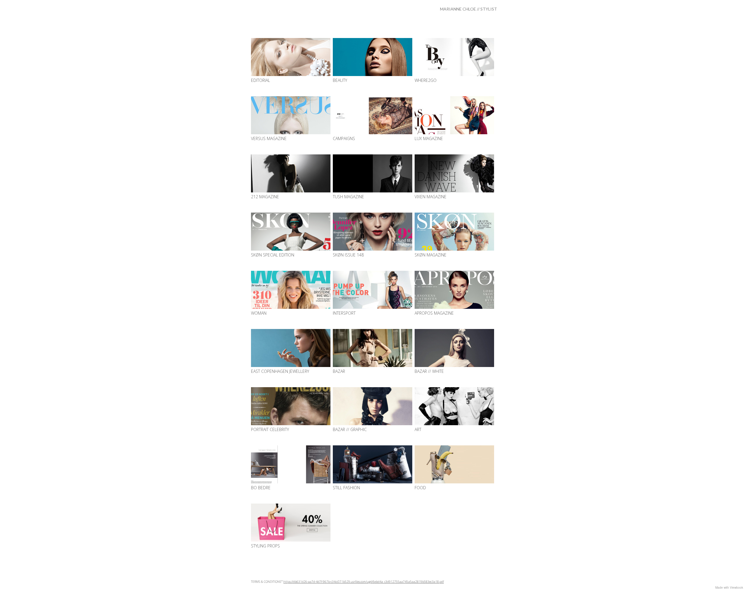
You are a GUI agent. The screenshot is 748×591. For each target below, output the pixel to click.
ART (418, 429)
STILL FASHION (346, 487)
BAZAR (339, 371)
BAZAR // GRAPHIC (350, 429)
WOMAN (258, 313)
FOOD (420, 487)
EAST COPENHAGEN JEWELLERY (280, 371)
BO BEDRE (261, 487)
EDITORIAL (260, 80)
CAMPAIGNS (344, 138)
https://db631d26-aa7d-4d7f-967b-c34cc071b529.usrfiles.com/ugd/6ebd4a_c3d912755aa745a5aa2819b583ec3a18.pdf (363, 582)
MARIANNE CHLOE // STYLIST (468, 8)
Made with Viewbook (729, 587)
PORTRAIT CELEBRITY (270, 429)
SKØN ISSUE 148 (348, 255)
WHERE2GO (426, 80)
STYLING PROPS (265, 546)
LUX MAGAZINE (429, 138)
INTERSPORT (344, 313)
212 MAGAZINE (265, 196)
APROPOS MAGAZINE (434, 313)
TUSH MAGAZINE (348, 196)
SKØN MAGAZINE (430, 255)
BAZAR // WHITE (429, 371)
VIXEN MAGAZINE (430, 196)
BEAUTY (340, 80)
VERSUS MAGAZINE (269, 138)
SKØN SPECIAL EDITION (272, 255)
